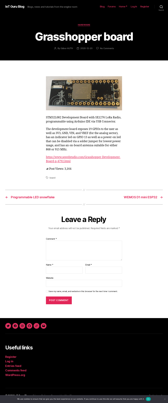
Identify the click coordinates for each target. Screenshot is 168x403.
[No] (164, 399)
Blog (102, 6)
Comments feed (16, 370)
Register (144, 6)
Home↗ (123, 6)
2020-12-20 (86, 48)
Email (88, 265)
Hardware (84, 25)
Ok (148, 399)
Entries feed (13, 366)
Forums (112, 6)
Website (49, 278)
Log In (134, 6)
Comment (51, 239)
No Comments (107, 48)
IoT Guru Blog (14, 6)
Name (49, 265)
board (52, 177)
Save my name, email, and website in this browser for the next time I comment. (83, 291)
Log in (9, 361)
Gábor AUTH (67, 48)
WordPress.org (15, 375)
